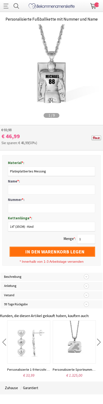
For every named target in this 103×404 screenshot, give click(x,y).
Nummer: (16, 199)
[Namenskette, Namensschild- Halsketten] (52, 5)
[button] (4, 342)
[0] (93, 5)
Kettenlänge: (20, 218)
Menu (7, 6)
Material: (16, 162)
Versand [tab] (9, 295)
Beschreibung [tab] (12, 277)
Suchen (16, 6)
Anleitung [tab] (10, 286)
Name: (14, 181)
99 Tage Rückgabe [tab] (16, 304)
